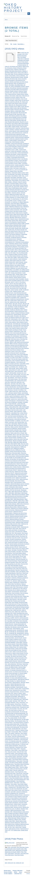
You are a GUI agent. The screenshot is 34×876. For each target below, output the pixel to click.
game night (10, 257)
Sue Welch (11, 688)
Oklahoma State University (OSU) (13, 523)
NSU (23, 488)
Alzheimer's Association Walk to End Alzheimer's (16, 89)
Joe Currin (23, 374)
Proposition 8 (8, 577)
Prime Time (7, 576)
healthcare (16, 308)
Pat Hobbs (14, 550)
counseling (24, 163)
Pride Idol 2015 (24, 570)
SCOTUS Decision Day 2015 (14, 619)
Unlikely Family (17, 804)
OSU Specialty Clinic (20, 534)
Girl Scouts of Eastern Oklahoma (16, 285)
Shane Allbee (19, 642)
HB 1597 (10, 305)
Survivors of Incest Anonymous (12, 691)
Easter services (19, 212)
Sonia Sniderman (12, 664)
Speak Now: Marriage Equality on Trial (14, 665)
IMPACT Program (14, 343)
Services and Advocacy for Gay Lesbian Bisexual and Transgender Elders (17, 636)
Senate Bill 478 (12, 631)
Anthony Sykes (19, 97)
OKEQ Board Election (19, 499)
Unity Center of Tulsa (16, 790)
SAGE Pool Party (17, 610)
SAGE (23, 608)
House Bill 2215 (17, 326)
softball (6, 659)
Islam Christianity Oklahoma (18, 360)
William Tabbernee (9, 819)
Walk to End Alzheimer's (16, 810)
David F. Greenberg (23, 178)
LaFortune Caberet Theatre (14, 393)
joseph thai (19, 382)
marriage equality (22, 428)
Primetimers (20, 576)
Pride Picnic (19, 573)
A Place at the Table (22, 72)
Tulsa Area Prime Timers (21, 747)
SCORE (12, 617)
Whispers (21, 813)
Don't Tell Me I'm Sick (14, 195)
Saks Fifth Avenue (9, 614)
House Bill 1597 (8, 325)
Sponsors (7, 670)
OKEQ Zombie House (19, 505)
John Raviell (18, 377)
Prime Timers (14, 576)
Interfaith (7, 357)
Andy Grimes (12, 95)
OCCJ (6, 491)
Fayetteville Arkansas (16, 237)
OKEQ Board (18, 493)
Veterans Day (25, 807)
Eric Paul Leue (24, 231)
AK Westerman (20, 83)
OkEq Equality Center (23, 502)
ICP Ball (7, 340)
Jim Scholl (10, 374)
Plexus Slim (18, 562)
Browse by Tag (15, 36)
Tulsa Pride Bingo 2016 (13, 776)
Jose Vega (7, 382)
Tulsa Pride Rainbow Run (20, 779)
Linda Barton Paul (15, 413)
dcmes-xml (10, 862)
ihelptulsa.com (18, 340)
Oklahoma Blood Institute (11, 507)
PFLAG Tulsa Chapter (14, 556)
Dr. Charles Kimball (19, 197)
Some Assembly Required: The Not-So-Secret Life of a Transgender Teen (17, 662)
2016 (9, 847)
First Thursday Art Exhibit (18, 248)
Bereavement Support (21, 105)
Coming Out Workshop (22, 152)
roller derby (20, 599)
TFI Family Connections (16, 705)
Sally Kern (16, 614)
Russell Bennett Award (10, 605)
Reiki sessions (19, 587)
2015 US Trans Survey (22, 61)
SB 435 (21, 614)
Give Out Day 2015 (14, 288)
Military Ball (16, 442)
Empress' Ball (15, 220)
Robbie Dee (26, 596)
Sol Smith (11, 659)
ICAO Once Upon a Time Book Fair (19, 339)
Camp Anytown (23, 126)
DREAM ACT (23, 203)
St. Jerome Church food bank (20, 671)
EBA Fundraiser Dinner (15, 215)
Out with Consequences (15, 539)
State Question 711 (11, 681)
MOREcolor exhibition (19, 448)
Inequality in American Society (12, 353)
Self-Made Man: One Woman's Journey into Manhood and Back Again (16, 627)
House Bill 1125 (16, 323)
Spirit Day (13, 668)
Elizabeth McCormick (24, 219)
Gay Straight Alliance (14, 271)
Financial (18, 245)
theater (9, 728)
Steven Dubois (8, 682)
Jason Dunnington (18, 371)
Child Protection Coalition (18, 142)
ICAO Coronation (21, 334)
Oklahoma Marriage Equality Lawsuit (18, 516)
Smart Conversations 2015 (20, 657)
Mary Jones (22, 434)
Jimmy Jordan (17, 374)
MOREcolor (23, 446)
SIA (18, 647)
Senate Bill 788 (12, 633)
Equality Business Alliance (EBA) (17, 223)
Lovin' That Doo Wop (19, 422)
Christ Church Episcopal (16, 143)
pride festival (11, 853)
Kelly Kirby (10, 388)
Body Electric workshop (14, 115)
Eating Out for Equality (18, 214)
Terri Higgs (24, 704)
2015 (23, 54)
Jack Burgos (21, 366)
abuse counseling (22, 78)
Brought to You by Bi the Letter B (14, 123)
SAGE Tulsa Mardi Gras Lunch (20, 613)
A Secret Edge (12, 75)
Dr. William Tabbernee (23, 202)
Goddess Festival (17, 291)
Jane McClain (24, 369)
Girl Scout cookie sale (19, 283)
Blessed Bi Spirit (14, 112)
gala (6, 257)
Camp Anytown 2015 (10, 128)
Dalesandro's (8, 172)
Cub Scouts (16, 168)
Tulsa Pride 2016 (18, 774)
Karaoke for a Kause (16, 385)
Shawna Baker (15, 645)
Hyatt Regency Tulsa (18, 331)
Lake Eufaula (25, 393)
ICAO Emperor (15, 336)
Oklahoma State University (22, 522)
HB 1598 (15, 305)
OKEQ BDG (11, 493)
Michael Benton (8, 440)
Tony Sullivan (13, 734)
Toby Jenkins (11, 733)
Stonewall (23, 682)
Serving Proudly (18, 637)
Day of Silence (22, 180)
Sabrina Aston (18, 608)
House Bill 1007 (8, 323)
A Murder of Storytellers (19, 69)
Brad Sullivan (13, 120)
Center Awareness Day (16, 132)
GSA (8, 300)
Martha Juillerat (19, 431)
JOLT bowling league (13, 379)
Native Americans (24, 479)
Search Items (24, 36)
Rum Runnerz (24, 604)
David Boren (20, 177)
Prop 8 (25, 576)
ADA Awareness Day (20, 80)
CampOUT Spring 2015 (20, 129)
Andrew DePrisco (12, 94)
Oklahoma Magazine (10, 514)
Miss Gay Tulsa (24, 443)
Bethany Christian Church (11, 106)
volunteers (7, 810)
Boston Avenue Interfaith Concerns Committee (16, 117)
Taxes (17, 702)
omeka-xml (18, 862)
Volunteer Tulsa (24, 808)
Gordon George (12, 294)
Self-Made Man (20, 625)
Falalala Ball (24, 234)
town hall (19, 734)
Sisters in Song (8, 651)
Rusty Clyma (11, 608)
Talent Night (25, 699)
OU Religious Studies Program (12, 536)
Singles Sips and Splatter (21, 648)
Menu (6, 19)
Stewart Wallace (16, 682)
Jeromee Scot (20, 373)
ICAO (11, 332)
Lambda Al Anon (21, 394)
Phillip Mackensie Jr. (17, 557)
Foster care (7, 251)
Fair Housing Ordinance (15, 234)
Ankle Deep (19, 95)
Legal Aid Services (20, 400)
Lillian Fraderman (18, 411)
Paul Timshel (25, 551)
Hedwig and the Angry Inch (20, 311)
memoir (15, 439)
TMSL (6, 733)
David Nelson (8, 180)
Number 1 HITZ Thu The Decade (12, 490)
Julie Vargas (19, 383)
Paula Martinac (8, 553)
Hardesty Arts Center (14, 302)
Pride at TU (24, 568)
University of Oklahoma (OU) (11, 793)
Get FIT (11, 283)
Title (11, 44)
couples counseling (19, 165)
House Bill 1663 (8, 326)
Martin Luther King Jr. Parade (17, 433)
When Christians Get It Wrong (12, 813)
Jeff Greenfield (13, 373)
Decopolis (7, 183)
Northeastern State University (16, 486)
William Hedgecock (21, 818)
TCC (27, 702)
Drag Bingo (7, 203)
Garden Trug (12, 263)
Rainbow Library (9, 582)
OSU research (18, 533)
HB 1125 (25, 303)
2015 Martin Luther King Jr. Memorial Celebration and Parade (23, 59)
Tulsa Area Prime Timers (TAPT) (12, 748)
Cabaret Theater (15, 126)
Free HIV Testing (12, 252)
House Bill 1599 (25, 325)
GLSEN (20, 289)
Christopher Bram (11, 145)
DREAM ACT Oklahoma (10, 205)
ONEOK (25, 531)
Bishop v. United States (16, 111)
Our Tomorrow (8, 537)
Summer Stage (18, 688)
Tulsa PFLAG (19, 773)
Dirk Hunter (16, 186)
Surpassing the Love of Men (19, 690)
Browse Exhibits (8, 872)
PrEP (9, 565)
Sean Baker (10, 620)
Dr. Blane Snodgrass (10, 197)
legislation (20, 402)
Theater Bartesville (16, 728)
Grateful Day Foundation (23, 296)
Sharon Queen (8, 645)
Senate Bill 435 (20, 630)
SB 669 (9, 616)
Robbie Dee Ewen (9, 597)
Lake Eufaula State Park (10, 394)
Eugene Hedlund (19, 232)
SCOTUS (17, 617)
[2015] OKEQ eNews (14, 49)
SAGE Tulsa (17, 611)
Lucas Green (8, 423)
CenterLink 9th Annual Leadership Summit (15, 134)
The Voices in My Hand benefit (12, 727)
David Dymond (14, 178)
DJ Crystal (7, 191)
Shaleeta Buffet (22, 640)
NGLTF (12, 482)
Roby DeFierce (13, 599)
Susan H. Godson (18, 693)
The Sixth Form (23, 724)
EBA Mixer (12, 217)
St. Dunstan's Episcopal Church (17, 670)
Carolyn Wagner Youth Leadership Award (18, 131)
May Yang (19, 436)
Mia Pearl (25, 439)
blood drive (19, 114)
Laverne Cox (14, 399)
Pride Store (13, 574)
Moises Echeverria (15, 446)
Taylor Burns (22, 702)
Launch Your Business (14, 396)
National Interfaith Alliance (11, 476)
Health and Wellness (19, 306)
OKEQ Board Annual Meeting (18, 494)
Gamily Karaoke (19, 262)
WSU (6, 827)
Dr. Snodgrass (14, 202)
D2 (18, 169)
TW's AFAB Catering (21, 787)
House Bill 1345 (25, 323)
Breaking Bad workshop (13, 122)
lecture (6, 400)
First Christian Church (23, 246)
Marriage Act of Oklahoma (11, 428)
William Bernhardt (12, 818)
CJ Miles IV (14, 148)
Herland (13, 312)
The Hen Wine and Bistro (22, 714)
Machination (14, 423)
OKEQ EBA (15, 500)
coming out (7, 151)
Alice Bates (11, 85)
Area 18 (23, 98)
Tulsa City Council (12, 751)
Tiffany (20, 731)
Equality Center (20, 848)
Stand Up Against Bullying (11, 679)
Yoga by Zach (18, 827)
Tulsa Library (19, 761)
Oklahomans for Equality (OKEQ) (12, 527)
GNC (11, 291)
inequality (24, 351)
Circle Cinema (8, 148)
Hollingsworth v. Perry (16, 319)
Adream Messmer (9, 83)
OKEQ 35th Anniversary (16, 491)
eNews (20, 220)
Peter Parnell (25, 554)
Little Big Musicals (15, 414)
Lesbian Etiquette (12, 403)
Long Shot (23, 420)
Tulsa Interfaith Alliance (10, 761)
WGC (11, 811)
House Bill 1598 (17, 325)
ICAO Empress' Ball (9, 337)
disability (22, 186)
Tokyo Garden (23, 733)
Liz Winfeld (17, 420)
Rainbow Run (16, 582)
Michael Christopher (17, 440)
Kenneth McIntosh (24, 388)
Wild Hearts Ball (8, 816)
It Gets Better (22, 363)
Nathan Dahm (25, 466)
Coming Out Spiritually (16, 151)
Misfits (19, 443)
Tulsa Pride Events (9, 855)
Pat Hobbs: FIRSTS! (22, 550)
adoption (7, 81)
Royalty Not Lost (12, 604)
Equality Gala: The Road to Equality (16, 229)
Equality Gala (18, 228)
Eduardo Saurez (14, 219)
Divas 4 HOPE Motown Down (15, 188)
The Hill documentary (14, 716)
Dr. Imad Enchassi (15, 199)
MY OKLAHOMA (9, 457)
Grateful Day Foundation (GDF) (12, 297)
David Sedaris (15, 180)
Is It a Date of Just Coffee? (16, 357)
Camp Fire (17, 128)
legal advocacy (12, 400)
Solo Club (16, 659)
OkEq (9, 491)
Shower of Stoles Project (10, 647)
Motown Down (8, 453)
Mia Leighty (20, 439)
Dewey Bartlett (16, 185)
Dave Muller (13, 177)
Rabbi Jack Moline (22, 580)
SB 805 (21, 616)
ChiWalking (7, 143)
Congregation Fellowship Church (13, 158)
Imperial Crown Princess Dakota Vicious (14, 349)
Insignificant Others (9, 356)
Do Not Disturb (13, 191)
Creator (15, 44)
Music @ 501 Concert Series (18, 454)
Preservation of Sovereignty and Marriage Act (15, 567)
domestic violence (16, 192)
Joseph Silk (13, 382)
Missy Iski (16, 445)
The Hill (7, 716)
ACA (6, 80)
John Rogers (24, 377)
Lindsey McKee (23, 413)
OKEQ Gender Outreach (10, 503)
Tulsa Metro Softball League (16, 765)
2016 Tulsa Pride (21, 847)
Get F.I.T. (13, 282)
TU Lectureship (23, 742)
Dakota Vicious (13, 171)
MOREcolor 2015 (9, 448)
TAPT (19, 701)
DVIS (21, 209)
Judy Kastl (13, 383)
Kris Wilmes (21, 389)
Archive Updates (8, 873)
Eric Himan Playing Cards (15, 231)
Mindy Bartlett (14, 443)
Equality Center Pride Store (15, 226)
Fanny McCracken (19, 235)
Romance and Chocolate (19, 600)
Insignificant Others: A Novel (21, 356)
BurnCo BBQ (8, 126)
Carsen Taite (8, 132)
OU (26, 534)
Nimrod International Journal (17, 483)
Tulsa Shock (16, 782)
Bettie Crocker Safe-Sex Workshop (18, 108)
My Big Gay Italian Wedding (22, 456)
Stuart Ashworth (20, 687)
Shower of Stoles (24, 645)
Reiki (14, 587)
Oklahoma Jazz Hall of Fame (20, 513)
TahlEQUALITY (24, 694)
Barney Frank (11, 103)
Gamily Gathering (13, 259)
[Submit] (28, 13)
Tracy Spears (8, 736)
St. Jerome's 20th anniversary (16, 674)
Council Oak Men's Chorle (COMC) (13, 163)
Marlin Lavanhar (14, 426)
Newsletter (7, 482)
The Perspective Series (20, 721)
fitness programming (23, 249)
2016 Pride (13, 847)
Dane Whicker (14, 175)
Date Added (20, 44)
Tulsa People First (19, 771)
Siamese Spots (22, 647)
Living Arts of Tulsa (11, 417)
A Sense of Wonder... (21, 75)
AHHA (15, 83)
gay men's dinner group (21, 268)
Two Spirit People (18, 788)
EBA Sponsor (18, 217)
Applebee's (18, 98)
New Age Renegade (9, 480)
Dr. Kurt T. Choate (17, 200)
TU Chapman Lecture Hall (15, 741)
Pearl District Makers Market (19, 553)
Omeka (28, 873)
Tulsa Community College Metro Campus (18, 754)
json (14, 862)
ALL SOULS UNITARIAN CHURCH (17, 86)
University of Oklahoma (21, 791)
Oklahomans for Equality (17, 525)
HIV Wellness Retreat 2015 (15, 317)
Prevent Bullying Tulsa (10, 568)
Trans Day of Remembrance (18, 736)
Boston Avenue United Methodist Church (14, 118)
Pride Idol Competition (10, 571)
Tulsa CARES (14, 750)
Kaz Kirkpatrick (20, 386)
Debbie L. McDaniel (13, 182)
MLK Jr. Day (21, 445)
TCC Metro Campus (9, 704)
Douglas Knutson (24, 195)
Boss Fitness (23, 115)
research (26, 587)
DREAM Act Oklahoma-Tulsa (16, 206)
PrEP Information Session (17, 565)
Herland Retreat (17, 314)
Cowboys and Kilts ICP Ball (16, 166)
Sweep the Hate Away (15, 694)
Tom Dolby (7, 734)
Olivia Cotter (15, 528)
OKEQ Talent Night (9, 505)
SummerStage (25, 688)
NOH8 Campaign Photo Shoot (16, 485)
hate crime (15, 303)
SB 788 (17, 616)
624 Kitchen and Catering (16, 66)
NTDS (26, 488)
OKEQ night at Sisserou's (23, 503)
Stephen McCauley (20, 681)
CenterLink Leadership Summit (16, 138)
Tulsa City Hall (20, 751)
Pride (22, 852)
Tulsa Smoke (14, 784)
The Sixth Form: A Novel (10, 725)
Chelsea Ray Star (21, 140)
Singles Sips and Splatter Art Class (13, 650)
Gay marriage (22, 266)
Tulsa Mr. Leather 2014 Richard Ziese (14, 768)
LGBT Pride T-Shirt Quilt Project (17, 408)
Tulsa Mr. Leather (24, 767)
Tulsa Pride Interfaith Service (16, 778)
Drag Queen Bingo (15, 203)
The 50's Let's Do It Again (11, 708)
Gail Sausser (24, 255)
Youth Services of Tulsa (14, 828)
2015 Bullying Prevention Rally (22, 56)
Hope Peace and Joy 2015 (18, 320)
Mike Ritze (10, 442)
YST (12, 830)
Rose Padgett (15, 602)
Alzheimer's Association (22, 88)
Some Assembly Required (11, 661)
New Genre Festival (19, 480)
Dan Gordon (18, 174)
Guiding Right (13, 300)
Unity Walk (13, 791)
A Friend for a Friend (11, 68)
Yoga (13, 827)
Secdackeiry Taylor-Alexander (20, 620)
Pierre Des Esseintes (21, 559)
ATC (21, 101)
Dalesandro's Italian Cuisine (18, 172)
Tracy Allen (24, 734)
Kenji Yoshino (16, 388)
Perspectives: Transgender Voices (13, 554)
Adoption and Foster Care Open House (19, 81)
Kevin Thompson (9, 389)
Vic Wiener (17, 808)
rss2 (23, 862)
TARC (22, 701)
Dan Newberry (25, 174)
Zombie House (16, 830)
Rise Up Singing (16, 593)
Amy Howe (15, 92)
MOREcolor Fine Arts (10, 450)
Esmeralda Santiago (10, 232)
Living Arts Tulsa (20, 417)
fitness (16, 249)
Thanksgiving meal (24, 707)
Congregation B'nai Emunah (17, 157)
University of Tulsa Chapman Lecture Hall (18, 796)
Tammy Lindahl (8, 701)
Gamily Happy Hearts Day (15, 260)
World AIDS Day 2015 (21, 825)
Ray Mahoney (17, 584)
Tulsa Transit (11, 785)
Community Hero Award (10, 154)
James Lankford (19, 368)
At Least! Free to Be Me (13, 101)
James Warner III (13, 369)
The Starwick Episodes (22, 725)
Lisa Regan (7, 414)
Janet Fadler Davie (9, 371)
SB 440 (25, 614)
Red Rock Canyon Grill (15, 585)
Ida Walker (11, 340)
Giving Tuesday (14, 289)
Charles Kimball (13, 140)
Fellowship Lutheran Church (15, 243)
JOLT (6, 379)
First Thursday (8, 248)
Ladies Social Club (13, 391)
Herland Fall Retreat (20, 312)
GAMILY (15, 257)
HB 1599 (19, 305)
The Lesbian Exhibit (12, 717)
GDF (9, 272)
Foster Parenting (22, 251)
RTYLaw (18, 604)
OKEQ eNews (21, 500)
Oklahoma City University (17, 508)
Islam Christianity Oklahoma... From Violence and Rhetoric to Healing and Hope (16, 362)
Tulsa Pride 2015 (9, 774)
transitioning (16, 739)
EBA (25, 214)
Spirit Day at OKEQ (20, 668)
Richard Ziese (8, 593)
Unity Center (8, 790)
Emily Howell (8, 220)
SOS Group (19, 664)
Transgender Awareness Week (12, 738)
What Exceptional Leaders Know (21, 811)
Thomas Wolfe (14, 731)
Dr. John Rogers (24, 199)
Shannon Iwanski (11, 644)
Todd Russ (17, 733)
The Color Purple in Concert (15, 710)
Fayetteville (7, 237)
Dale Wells (20, 171)
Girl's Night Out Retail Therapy (17, 286)
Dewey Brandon (24, 185)
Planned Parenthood (12, 560)
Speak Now (25, 664)
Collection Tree (18, 873)
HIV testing (16, 316)
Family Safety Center (10, 235)
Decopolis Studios (14, 183)
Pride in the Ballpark (21, 571)
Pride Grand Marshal (10, 570)
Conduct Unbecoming (22, 154)
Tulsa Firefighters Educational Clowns (17, 758)
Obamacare (23, 490)
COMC (16, 149)
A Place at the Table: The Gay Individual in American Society (17, 74)
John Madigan (11, 377)
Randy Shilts (11, 584)
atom (6, 862)
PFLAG (6, 556)
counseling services (9, 165)
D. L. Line (14, 169)
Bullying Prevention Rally (18, 125)
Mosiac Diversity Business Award (18, 451)
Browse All (7, 36)
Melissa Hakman (9, 439)
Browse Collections (17, 870)
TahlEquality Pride (17, 699)
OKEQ (15, 872)
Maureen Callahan (12, 436)
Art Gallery (12, 100)
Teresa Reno (18, 704)
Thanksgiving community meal (12, 707)
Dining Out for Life (9, 186)
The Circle (19, 708)
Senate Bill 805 (20, 633)
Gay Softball (16, 269)
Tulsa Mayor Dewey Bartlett (15, 762)
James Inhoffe (12, 368)
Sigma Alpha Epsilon (10, 648)
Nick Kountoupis (18, 482)
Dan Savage (8, 175)
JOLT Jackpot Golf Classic (20, 380)
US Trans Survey (13, 805)
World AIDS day (11, 825)
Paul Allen (18, 551)
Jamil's (18, 369)
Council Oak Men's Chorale (11, 160)
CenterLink (25, 132)
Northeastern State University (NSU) (13, 488)
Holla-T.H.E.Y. (25, 317)
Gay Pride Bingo (9, 269)
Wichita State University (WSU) (20, 815)
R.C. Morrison (14, 580)
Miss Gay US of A (9, 445)
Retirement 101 (8, 588)
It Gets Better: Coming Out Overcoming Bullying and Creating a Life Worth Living (17, 365)
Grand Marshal (20, 294)
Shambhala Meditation (10, 642)
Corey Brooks (24, 158)
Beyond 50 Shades (9, 109)
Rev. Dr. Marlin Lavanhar (19, 590)
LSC (26, 422)
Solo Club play (22, 659)
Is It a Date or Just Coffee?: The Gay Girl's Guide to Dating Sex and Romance (17, 359)
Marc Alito (11, 425)
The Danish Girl (23, 711)
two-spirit (25, 788)
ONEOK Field (8, 533)
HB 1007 (20, 303)
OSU (13, 533)
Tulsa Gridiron (8, 759)
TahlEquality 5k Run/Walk (11, 696)
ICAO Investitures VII (19, 337)
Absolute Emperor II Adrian (17, 77)
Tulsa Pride (25, 773)
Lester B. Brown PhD (13, 406)
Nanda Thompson (17, 466)
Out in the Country (16, 537)
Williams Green (18, 819)
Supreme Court (8, 690)
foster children (14, 251)
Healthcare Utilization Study (16, 309)
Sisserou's (24, 650)
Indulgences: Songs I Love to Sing (13, 351)
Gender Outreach (9, 277)
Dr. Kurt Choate (8, 200)
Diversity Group (25, 189)
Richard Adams (15, 591)
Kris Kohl (15, 389)
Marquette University (24, 426)
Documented (21, 191)
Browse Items (7, 870)
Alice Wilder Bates (19, 85)
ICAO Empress (23, 336)
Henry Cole (7, 312)
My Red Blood (13, 459)
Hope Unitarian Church (22, 322)
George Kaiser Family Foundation (16, 279)
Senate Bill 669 (20, 631)
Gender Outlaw (19, 274)
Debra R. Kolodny (22, 182)
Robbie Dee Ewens (18, 597)
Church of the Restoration (22, 145)
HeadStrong (11, 306)
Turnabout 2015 (12, 787)
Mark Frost (16, 425)
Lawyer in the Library (22, 399)
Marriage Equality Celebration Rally (13, 430)
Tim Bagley (24, 731)
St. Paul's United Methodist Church (18, 677)
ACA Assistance (11, 80)
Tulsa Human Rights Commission (20, 759)
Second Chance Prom (10, 622)
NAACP (18, 463)
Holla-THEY (7, 319)
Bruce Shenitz (8, 125)
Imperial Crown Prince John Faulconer (20, 348)
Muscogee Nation (16, 453)
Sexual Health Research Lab (12, 640)
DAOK (19, 175)
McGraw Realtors (12, 437)
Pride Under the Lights (21, 574)
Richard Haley (23, 591)
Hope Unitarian (12, 322)
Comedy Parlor (22, 149)
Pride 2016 (18, 568)
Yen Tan (10, 827)
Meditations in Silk (21, 437)
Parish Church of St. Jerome (18, 548)
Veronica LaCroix (18, 807)
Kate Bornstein (12, 386)
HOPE (23, 319)
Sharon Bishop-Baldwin (21, 644)
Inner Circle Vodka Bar (22, 354)
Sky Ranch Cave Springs (17, 656)
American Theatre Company (11, 91)
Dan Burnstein (11, 174)
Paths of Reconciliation (10, 551)
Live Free (22, 414)
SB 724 (13, 616)
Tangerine (15, 701)
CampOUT (11, 129)
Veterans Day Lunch (9, 808)
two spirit (11, 788)
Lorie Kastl (11, 422)
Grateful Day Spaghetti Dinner (17, 299)
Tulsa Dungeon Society (10, 756)
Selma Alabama (16, 628)
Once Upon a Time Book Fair (16, 531)
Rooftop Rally (8, 602)
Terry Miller (7, 705)
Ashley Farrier (18, 100)
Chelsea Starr (8, 142)
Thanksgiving (25, 705)
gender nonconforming (16, 272)
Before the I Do (12, 105)
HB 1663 (24, 305)
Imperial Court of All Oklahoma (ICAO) (19, 345)
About (20, 872)
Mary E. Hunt (16, 434)
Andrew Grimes (20, 94)
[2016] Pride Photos (14, 839)
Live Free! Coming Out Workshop (16, 416)
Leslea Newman (18, 405)
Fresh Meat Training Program (14, 255)
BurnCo (26, 125)
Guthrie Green (20, 300)
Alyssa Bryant (13, 88)
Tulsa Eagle (19, 756)
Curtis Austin (22, 168)
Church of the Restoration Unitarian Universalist (16, 146)
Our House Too (23, 536)
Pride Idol (17, 570)
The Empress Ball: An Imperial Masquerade (15, 713)
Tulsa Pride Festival (19, 855)
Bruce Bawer (25, 123)
